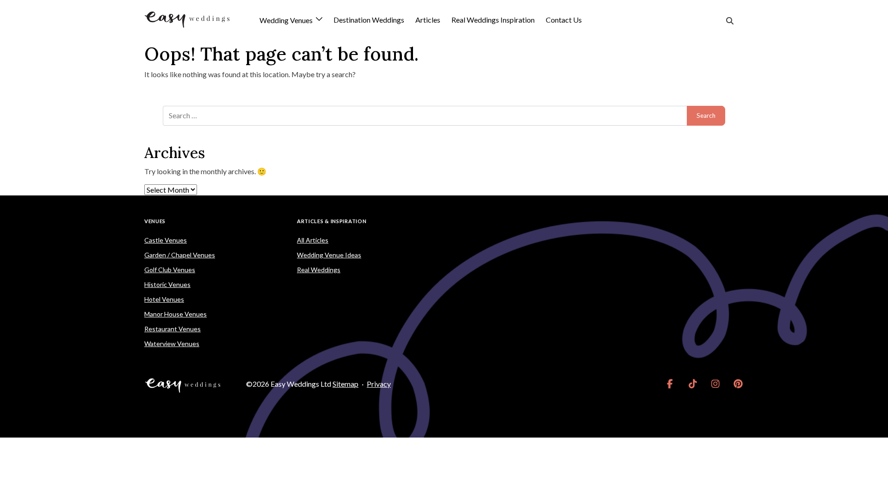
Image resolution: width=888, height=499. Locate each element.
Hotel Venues (164, 299)
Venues (155, 221)
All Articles (312, 240)
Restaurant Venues (172, 329)
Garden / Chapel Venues (179, 255)
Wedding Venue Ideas (329, 255)
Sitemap (345, 383)
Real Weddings (318, 270)
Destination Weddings (368, 19)
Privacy (379, 383)
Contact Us (564, 19)
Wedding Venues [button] (286, 20)
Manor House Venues (175, 314)
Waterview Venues (171, 343)
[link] (670, 383)
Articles (427, 19)
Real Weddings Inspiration (493, 19)
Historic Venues (167, 284)
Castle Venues (165, 240)
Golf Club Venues (169, 270)
